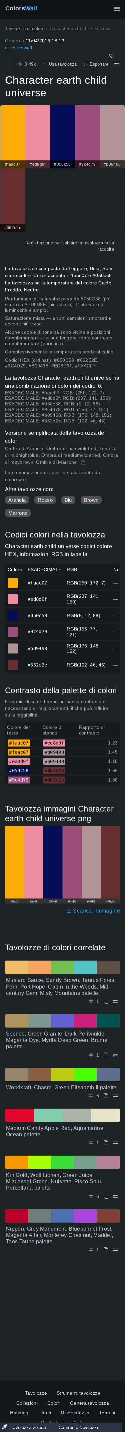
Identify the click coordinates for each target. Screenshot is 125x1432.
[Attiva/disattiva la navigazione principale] (116, 9)
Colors (21, 8)
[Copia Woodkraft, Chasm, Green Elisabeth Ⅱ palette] (106, 1095)
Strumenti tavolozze (78, 1393)
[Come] (112, 56)
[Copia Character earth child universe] (83, 462)
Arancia (17, 500)
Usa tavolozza (61, 64)
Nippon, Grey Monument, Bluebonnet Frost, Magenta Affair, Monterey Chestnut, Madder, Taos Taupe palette (59, 1235)
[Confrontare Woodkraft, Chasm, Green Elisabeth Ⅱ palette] (115, 1095)
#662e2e (13, 661)
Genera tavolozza (89, 1403)
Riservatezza (75, 1412)
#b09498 (13, 645)
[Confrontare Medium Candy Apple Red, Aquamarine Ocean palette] (115, 1142)
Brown (91, 500)
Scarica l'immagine (96, 911)
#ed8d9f (13, 596)
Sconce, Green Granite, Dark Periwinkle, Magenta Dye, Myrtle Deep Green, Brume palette (56, 1040)
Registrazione (39, 242)
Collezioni (27, 1403)
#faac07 (13, 579)
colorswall (21, 47)
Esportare (97, 64)
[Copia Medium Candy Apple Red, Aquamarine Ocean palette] (106, 1142)
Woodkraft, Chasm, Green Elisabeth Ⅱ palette (61, 1087)
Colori (53, 1403)
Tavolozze (36, 1393)
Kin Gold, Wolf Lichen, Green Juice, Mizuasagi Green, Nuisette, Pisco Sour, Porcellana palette (54, 1181)
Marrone (17, 513)
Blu (68, 500)
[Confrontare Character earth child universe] (116, 64)
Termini (107, 1412)
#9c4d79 (13, 628)
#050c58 (13, 612)
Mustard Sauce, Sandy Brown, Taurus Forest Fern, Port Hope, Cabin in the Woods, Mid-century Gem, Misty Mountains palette (61, 986)
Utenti (44, 1412)
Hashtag (19, 1412)
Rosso (45, 500)
